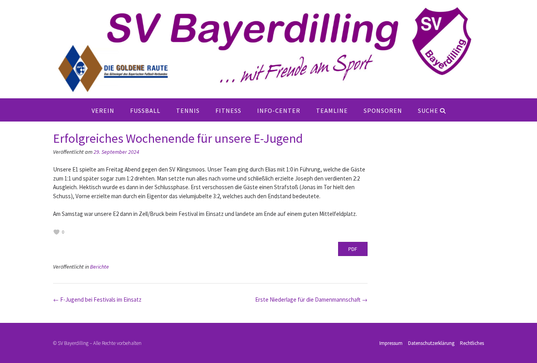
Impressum (391, 343)
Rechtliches (472, 343)
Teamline (332, 110)
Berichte (99, 266)
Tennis (188, 110)
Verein (103, 110)
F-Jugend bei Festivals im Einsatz (97, 299)
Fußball (145, 110)
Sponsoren (383, 110)
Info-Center (278, 110)
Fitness (228, 110)
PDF (352, 248)
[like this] (56, 232)
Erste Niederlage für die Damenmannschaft (311, 299)
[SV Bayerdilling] (268, 49)
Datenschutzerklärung (431, 343)
